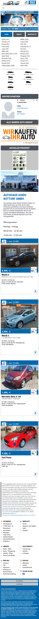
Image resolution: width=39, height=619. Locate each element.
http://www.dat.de (7, 511)
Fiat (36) (23, 44)
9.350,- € (6, 453)
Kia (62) (23, 49)
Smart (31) (24, 61)
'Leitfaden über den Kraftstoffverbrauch (13, 506)
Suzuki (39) (6, 63)
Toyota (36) (24, 63)
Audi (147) (5, 39)
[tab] (6, 34)
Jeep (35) (5, 49)
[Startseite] (11, 2)
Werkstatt (26, 521)
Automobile (7, 521)
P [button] (35, 291)
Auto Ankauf (6, 530)
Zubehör (6, 546)
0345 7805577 (21, 114)
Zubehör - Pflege (8, 553)
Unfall (24, 528)
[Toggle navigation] (3, 8)
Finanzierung (26, 549)
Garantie (25, 551)
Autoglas (25, 530)
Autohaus (6, 563)
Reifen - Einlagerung (9, 551)
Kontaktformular (27, 567)
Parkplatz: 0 (6, 541)
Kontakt (25, 560)
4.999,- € (6, 331)
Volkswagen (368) (8, 65)
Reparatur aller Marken (29, 526)
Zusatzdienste (27, 546)
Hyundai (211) (25, 46)
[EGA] (30, 2)
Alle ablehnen (20, 584)
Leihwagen (26, 553)
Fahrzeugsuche (7, 524)
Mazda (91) (24, 51)
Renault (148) (6, 58)
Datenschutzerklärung (9, 574)
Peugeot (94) (25, 56)
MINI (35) (5, 51)
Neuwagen (6, 532)
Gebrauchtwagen (8, 537)
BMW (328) (24, 39)
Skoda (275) (6, 61)
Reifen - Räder (7, 549)
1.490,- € (6, 392)
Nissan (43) (24, 54)
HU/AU (24, 524)
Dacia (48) (5, 44)
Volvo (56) (24, 65)
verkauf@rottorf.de (22, 108)
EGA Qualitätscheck (9, 539)
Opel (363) (5, 56)
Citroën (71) (6, 42)
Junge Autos (6, 535)
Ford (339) (5, 46)
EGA (4, 565)
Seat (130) (24, 58)
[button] (3, 18)
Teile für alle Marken (9, 555)
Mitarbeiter (26, 563)
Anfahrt (25, 565)
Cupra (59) (24, 42)
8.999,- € (6, 270)
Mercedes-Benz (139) (9, 54)
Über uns (6, 560)
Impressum (13, 615)
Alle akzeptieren (19, 581)
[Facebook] (24, 574)
